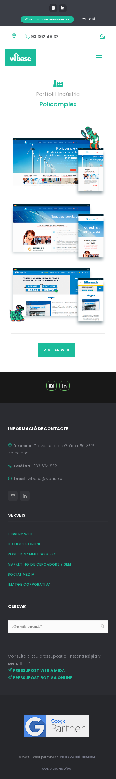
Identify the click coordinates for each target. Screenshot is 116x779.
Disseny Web (20, 534)
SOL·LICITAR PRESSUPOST (49, 19)
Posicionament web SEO (32, 554)
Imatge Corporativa (29, 584)
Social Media (21, 574)
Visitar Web (56, 350)
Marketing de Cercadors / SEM (39, 564)
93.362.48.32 (45, 37)
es (84, 19)
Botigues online (24, 544)
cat (92, 19)
